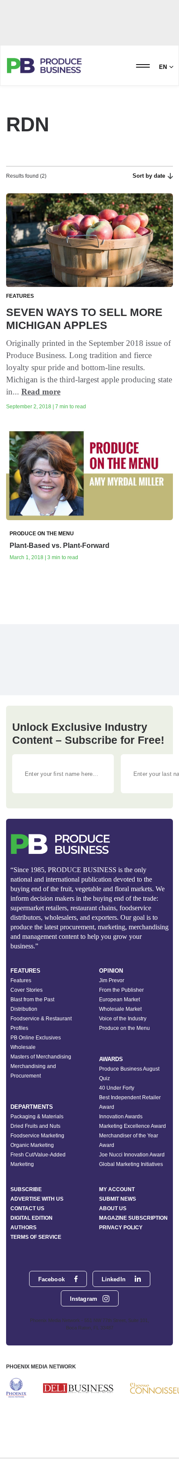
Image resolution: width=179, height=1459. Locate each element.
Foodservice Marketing (37, 1136)
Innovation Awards (121, 1117)
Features (20, 980)
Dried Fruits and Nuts (35, 1126)
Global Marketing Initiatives (131, 1164)
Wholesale (23, 1047)
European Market (119, 1000)
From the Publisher (121, 990)
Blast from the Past (32, 1000)
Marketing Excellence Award (132, 1126)
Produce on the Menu (124, 1028)
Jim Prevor (111, 980)
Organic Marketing (32, 1145)
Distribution (23, 1009)
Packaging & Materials (36, 1117)
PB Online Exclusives (35, 1038)
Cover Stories (26, 990)
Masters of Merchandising (40, 1057)
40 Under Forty (116, 1088)
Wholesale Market (120, 1009)
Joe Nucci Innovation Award (132, 1155)
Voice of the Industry (122, 1019)
